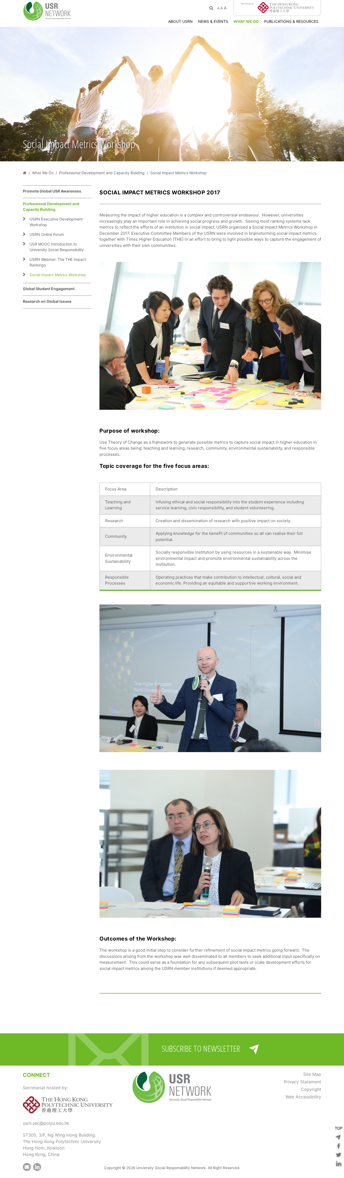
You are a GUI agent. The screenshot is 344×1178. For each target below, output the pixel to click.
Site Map (312, 1074)
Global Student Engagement (48, 288)
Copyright (311, 1089)
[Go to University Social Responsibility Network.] (24, 172)
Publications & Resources (291, 21)
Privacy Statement (302, 1081)
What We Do (246, 21)
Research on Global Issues (47, 301)
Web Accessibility (303, 1096)
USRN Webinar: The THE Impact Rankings (58, 262)
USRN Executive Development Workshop (56, 222)
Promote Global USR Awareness (52, 191)
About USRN (180, 21)
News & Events (213, 21)
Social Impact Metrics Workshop (58, 274)
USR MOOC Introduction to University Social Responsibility (57, 247)
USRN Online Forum (47, 234)
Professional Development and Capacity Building (51, 206)
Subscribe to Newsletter (201, 1048)
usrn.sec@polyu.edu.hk (46, 1123)
